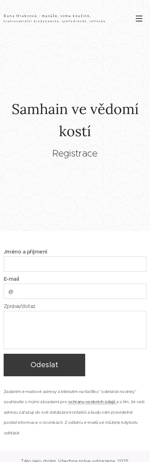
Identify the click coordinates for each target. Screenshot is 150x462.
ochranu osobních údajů (92, 401)
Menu (139, 18)
